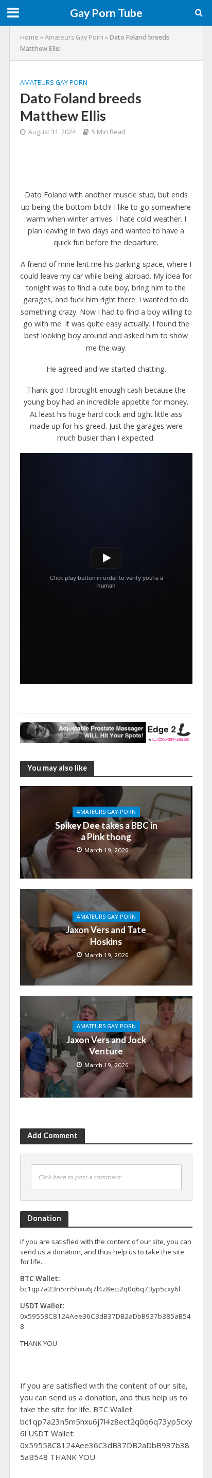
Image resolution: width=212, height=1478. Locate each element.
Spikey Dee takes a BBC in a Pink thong (106, 831)
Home (29, 37)
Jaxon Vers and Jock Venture (106, 1045)
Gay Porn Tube (106, 13)
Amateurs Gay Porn (74, 37)
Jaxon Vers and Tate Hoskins (106, 935)
